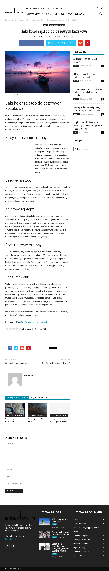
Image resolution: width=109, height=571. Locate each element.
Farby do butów (80, 523)
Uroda (49, 13)
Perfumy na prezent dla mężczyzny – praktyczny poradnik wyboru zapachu (88, 92)
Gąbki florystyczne (81, 547)
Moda (69, 13)
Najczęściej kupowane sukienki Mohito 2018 (60, 533)
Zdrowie (79, 13)
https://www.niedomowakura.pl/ (33, 322)
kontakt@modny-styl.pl (15, 539)
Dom (75, 132)
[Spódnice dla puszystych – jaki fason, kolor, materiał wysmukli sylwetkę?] (44, 546)
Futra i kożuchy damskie (57, 25)
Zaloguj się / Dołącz (32, 8)
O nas (43, 8)
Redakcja (42, 37)
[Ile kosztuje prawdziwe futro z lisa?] (15, 410)
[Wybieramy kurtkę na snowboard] (44, 521)
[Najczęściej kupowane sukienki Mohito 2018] (44, 534)
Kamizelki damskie (81, 551)
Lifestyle (59, 13)
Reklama (51, 8)
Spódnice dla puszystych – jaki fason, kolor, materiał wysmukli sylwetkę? (60, 547)
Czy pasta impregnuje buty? (17, 363)
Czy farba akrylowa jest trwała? (56, 363)
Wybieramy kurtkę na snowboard (60, 520)
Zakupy (76, 114)
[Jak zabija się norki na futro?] (37, 410)
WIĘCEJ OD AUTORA (40, 398)
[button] (100, 14)
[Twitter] (102, 8)
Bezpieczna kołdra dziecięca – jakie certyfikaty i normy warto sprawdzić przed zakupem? (88, 125)
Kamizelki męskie (80, 535)
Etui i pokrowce (80, 555)
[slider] (13, 328)
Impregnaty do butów (82, 539)
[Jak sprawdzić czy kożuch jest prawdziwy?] (60, 410)
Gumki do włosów (81, 543)
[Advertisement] (18, 157)
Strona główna (35, 13)
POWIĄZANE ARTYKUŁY (17, 398)
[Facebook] (97, 8)
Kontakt (59, 8)
